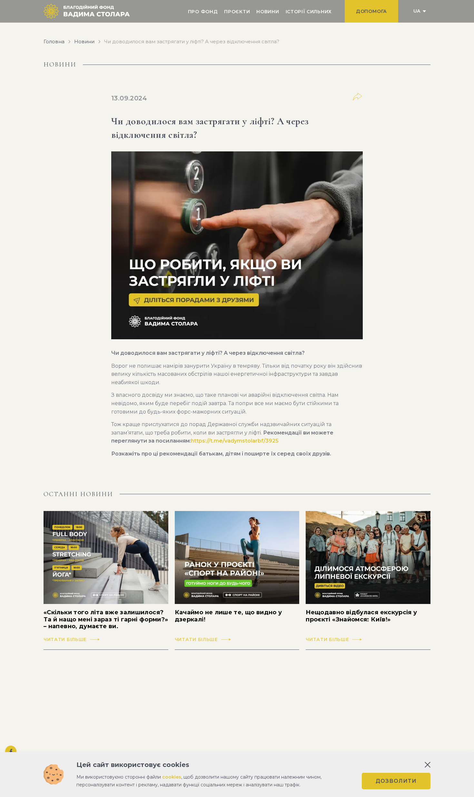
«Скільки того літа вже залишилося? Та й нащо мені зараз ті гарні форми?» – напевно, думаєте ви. (106, 619)
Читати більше (65, 639)
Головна (54, 42)
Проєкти (237, 12)
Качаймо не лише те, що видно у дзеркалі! (228, 616)
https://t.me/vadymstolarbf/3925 (235, 441)
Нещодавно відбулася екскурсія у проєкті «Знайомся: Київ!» (361, 616)
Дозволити (396, 781)
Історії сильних (309, 12)
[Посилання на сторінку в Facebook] (10, 751)
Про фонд (203, 12)
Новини (267, 12)
